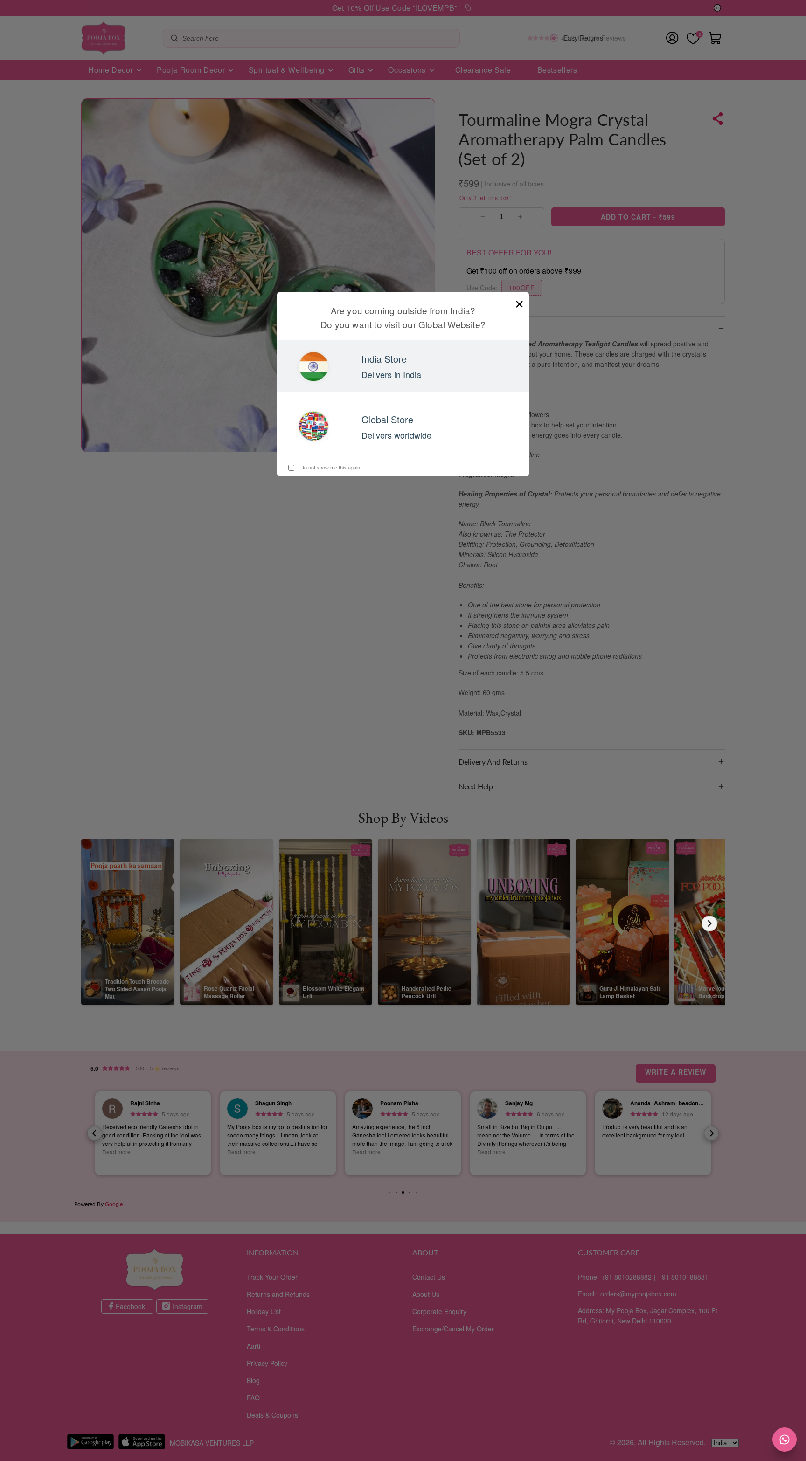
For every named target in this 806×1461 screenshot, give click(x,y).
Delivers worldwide (396, 435)
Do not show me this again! (330, 467)
